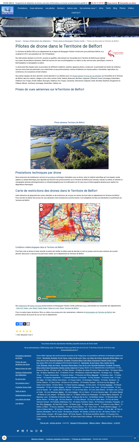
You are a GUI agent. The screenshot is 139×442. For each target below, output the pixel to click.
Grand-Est (73, 368)
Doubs (26, 308)
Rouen (114, 407)
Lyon (78, 404)
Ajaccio (112, 382)
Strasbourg (47, 404)
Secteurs (61, 8)
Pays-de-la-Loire (84, 365)
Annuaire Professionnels (79, 423)
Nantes (61, 392)
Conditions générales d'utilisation (58, 439)
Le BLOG (117, 423)
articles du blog (55, 423)
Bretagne (54, 358)
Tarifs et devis (20, 391)
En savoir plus (20, 379)
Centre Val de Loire (75, 358)
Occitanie (67, 360)
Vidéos (131, 8)
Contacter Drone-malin (23, 387)
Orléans (75, 392)
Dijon (85, 306)
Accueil (18, 41)
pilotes (58, 363)
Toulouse (81, 385)
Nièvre (35, 308)
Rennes (61, 387)
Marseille (95, 375)
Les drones (19, 403)
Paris (84, 358)
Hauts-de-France (54, 365)
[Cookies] (4, 438)
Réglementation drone (23, 395)
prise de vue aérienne (93, 76)
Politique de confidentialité (81, 439)
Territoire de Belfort (72, 308)
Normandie (46, 358)
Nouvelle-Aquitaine (56, 360)
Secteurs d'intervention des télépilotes (37, 41)
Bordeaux (109, 385)
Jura (30, 308)
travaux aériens (77, 76)
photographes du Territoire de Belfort (99, 312)
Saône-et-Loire (53, 308)
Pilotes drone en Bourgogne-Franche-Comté (68, 41)
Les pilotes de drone (22, 399)
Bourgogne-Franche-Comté (101, 360)
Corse (42, 363)
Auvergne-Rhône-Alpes (111, 358)
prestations (52, 177)
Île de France (62, 358)
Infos (101, 8)
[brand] (7, 10)
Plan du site (44, 423)
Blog (115, 8)
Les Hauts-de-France (94, 358)
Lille (56, 399)
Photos (122, 8)
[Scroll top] (134, 437)
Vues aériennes (36, 8)
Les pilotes (50, 8)
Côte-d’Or (19, 308)
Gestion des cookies (100, 439)
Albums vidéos (94, 423)
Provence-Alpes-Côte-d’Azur (81, 360)
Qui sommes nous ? (88, 8)
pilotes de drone (35, 306)
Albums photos (107, 423)
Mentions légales (37, 439)
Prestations (22, 8)
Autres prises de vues (23, 369)
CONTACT (75, 13)
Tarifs (108, 8)
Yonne (62, 308)
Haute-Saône (42, 308)
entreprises (23, 306)
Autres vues (72, 8)
